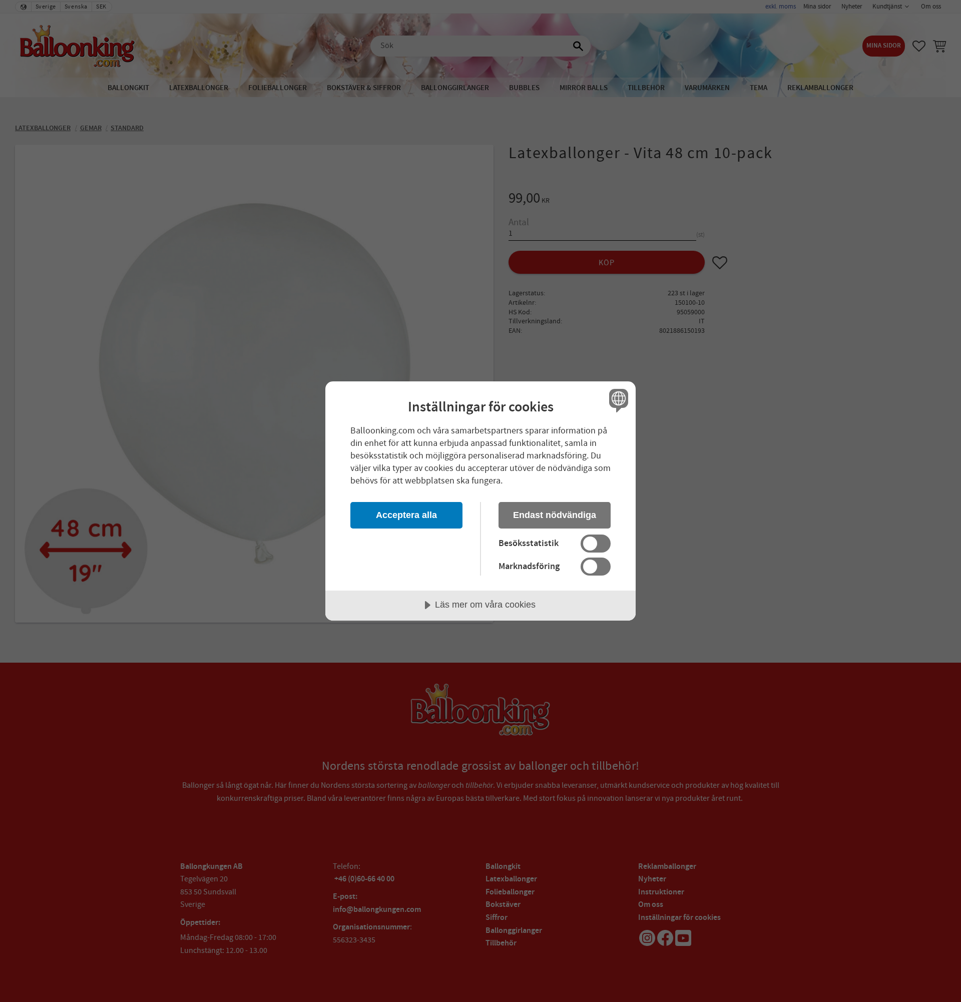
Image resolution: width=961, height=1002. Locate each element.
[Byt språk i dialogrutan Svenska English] (617, 400)
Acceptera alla (406, 515)
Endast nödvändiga (554, 515)
